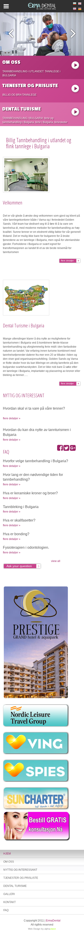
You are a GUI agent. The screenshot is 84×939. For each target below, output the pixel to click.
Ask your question (19, 566)
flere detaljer (67, 260)
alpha (50, 929)
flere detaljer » (11, 418)
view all (55, 561)
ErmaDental (53, 920)
